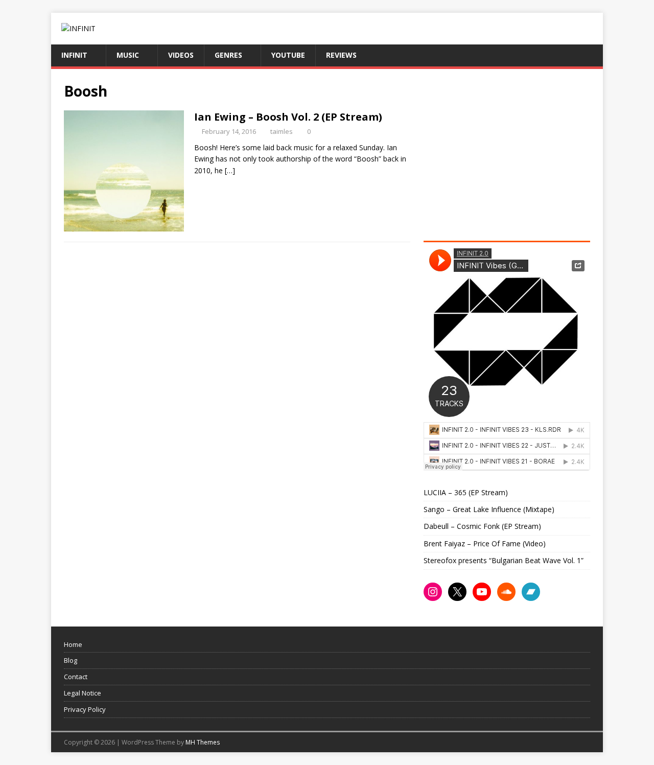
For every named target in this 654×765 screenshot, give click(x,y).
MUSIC (127, 55)
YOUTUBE (288, 55)
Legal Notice (82, 693)
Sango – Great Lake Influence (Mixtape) (489, 509)
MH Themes (202, 742)
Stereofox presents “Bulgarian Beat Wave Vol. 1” (503, 560)
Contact (75, 676)
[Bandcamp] (531, 592)
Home (73, 644)
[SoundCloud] (506, 592)
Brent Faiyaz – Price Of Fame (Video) (485, 543)
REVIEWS (341, 55)
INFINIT (74, 55)
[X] (457, 592)
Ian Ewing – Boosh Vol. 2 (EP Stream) (288, 117)
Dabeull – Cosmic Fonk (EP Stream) (482, 526)
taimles (281, 131)
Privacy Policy (85, 709)
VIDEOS (181, 55)
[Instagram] (433, 592)
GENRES (228, 55)
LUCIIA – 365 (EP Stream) (466, 492)
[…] (230, 170)
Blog (70, 660)
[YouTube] (482, 592)
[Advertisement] (509, 153)
